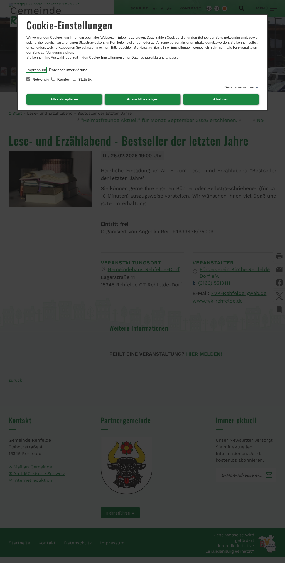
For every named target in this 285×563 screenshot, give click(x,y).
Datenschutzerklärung (68, 70)
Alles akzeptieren (64, 99)
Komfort (63, 80)
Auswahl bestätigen (142, 99)
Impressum (36, 70)
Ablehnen (220, 99)
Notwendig (41, 80)
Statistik (85, 80)
